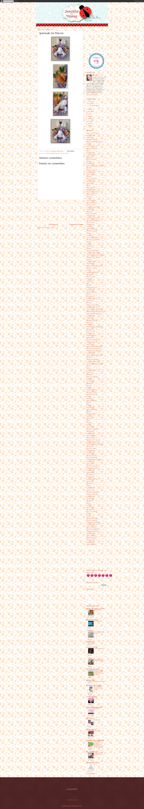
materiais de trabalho (91, 376)
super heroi (89, 507)
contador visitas (90, 572)
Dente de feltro (89, 263)
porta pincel (89, 472)
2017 (89, 111)
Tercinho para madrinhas (92, 522)
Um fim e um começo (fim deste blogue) (96, 681)
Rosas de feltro (89, 487)
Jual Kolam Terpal (98, 621)
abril (90, 103)
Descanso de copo (90, 268)
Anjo (87, 150)
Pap (87, 420)
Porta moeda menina (91, 468)
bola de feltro (89, 163)
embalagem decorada (91, 272)
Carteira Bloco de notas (92, 207)
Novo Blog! (96, 708)
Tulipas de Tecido (90, 537)
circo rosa (88, 235)
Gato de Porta (89, 315)
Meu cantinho (89, 381)
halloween (88, 322)
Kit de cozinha (89, 331)
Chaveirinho (89, 224)
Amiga (87, 144)
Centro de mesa (90, 215)
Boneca (88, 167)
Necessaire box (97, 719)
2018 (89, 109)
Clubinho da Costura (93, 647)
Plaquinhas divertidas (91, 442)
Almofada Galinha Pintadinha (93, 141)
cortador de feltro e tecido (92, 257)
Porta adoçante (90, 450)
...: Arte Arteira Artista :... (94, 751)
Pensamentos (89, 433)
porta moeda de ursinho (92, 466)
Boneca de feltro (90, 172)
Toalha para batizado (91, 531)
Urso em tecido (89, 539)
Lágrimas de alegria (91, 342)
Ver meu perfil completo (91, 94)
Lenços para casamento (91, 361)
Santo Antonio (89, 496)
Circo (87, 233)
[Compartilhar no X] (70, 151)
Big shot (88, 161)
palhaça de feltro (90, 413)
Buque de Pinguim (90, 189)
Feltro (87, 285)
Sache (87, 489)
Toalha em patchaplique (92, 529)
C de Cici (90, 658)
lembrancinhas (89, 352)
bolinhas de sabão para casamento (94, 165)
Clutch (87, 241)
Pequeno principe (90, 435)
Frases (87, 300)
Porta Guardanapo (90, 457)
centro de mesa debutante (92, 220)
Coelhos (88, 248)
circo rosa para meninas (92, 239)
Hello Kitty (88, 324)
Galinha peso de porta (91, 305)
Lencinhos (88, 357)
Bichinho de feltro (90, 159)
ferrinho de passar (90, 287)
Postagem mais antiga (76, 224)
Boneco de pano (90, 181)
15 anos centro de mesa (91, 133)
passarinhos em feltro (91, 429)
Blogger (80, 806)
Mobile (88, 387)
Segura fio (88, 500)
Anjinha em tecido (90, 148)
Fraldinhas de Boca (91, 298)
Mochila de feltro (90, 392)
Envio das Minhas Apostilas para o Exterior (98, 688)
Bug (87, 185)
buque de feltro (89, 187)
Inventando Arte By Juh (93, 762)
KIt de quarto (89, 333)
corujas (88, 259)
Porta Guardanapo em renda (93, 459)
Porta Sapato (89, 474)
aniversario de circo (91, 146)
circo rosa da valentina (91, 237)
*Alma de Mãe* (91, 680)
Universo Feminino (92, 696)
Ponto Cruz (89, 446)
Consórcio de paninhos (91, 250)
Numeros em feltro (90, 409)
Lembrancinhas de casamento (93, 355)
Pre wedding (89, 476)
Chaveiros (88, 226)
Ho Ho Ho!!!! (97, 730)
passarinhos (89, 426)
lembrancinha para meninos (93, 350)
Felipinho (88, 281)
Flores (87, 294)
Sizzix (87, 503)
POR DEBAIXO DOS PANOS (95, 707)
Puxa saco (88, 481)
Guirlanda (47, 153)
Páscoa (67, 153)
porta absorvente (90, 448)
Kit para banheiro (90, 335)
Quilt (87, 485)
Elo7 (87, 270)
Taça (87, 513)
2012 (89, 123)
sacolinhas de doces (91, 494)
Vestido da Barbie (90, 544)
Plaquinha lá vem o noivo (92, 439)
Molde (87, 396)
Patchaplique (89, 431)
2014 (89, 118)
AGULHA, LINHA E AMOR (94, 685)
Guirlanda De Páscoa (94, 105)
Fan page (88, 278)
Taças (87, 516)
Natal (87, 402)
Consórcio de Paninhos (93, 669)
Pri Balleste (90, 630)
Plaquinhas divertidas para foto (93, 444)
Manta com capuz (91, 643)
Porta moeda (89, 463)
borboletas (88, 183)
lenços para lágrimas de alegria (93, 363)
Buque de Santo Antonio (92, 191)
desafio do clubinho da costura (93, 265)
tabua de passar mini (91, 511)
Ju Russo (96, 75)
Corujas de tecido (90, 261)
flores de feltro (89, 296)
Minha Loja (89, 383)
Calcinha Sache (90, 204)
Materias (88, 378)
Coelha (88, 244)
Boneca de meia (90, 174)
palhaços (88, 418)
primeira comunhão (91, 479)
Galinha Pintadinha (91, 307)
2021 (89, 101)
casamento (88, 209)
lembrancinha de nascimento (93, 348)
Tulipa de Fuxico (90, 533)
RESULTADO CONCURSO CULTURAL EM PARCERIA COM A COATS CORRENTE (98, 744)
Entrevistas (88, 274)
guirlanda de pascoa (56, 153)
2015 (89, 116)
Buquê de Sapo (89, 194)
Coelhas (88, 246)
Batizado (88, 157)
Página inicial (53, 224)
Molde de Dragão (98, 609)
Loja (87, 365)
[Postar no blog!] (69, 151)
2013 (89, 121)
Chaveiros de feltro (90, 228)
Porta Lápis (89, 461)
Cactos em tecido (90, 200)
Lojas (87, 368)
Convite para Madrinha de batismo (94, 255)
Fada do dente (89, 276)
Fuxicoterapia (91, 773)
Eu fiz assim (91, 718)
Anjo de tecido (89, 152)
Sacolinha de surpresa (91, 492)
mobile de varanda (90, 389)
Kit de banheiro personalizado (93, 326)
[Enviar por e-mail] (67, 151)
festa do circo (89, 289)
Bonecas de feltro (90, 178)
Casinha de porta (90, 213)
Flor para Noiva (90, 292)
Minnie (88, 385)
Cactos (87, 198)
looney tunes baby (90, 370)
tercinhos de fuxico (90, 524)
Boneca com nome (90, 170)
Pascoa (63, 153)
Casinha (88, 211)
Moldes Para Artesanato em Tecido (96, 608)
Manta (87, 372)
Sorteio (88, 505)
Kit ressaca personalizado (92, 339)
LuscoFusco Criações (93, 619)
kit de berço (89, 328)
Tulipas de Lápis (90, 535)
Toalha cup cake (90, 526)
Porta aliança (89, 452)
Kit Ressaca (89, 337)
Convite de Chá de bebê (92, 252)
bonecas (88, 176)
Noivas (87, 405)
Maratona (88, 374)
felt (87, 283)
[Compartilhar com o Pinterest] (73, 151)
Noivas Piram (89, 407)
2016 (89, 114)
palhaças (88, 415)
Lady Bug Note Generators (72, 799)
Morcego (88, 398)
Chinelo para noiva (90, 231)
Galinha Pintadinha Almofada (93, 309)
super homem (89, 509)
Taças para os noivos (91, 518)
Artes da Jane (91, 641)
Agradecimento (89, 135)
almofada (88, 137)
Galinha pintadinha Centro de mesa (94, 311)
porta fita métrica (90, 455)
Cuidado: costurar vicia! (99, 648)
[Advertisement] (60, 211)
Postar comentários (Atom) (48, 227)
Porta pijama (89, 470)
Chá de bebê (89, 222)
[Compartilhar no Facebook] (72, 151)
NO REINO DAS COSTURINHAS (96, 740)
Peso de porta (89, 437)
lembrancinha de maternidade (93, 346)
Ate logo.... (96, 697)
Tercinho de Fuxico (90, 520)
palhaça (88, 411)
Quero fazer (89, 483)
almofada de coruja (90, 139)
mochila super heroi (91, 394)
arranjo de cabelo (90, 154)
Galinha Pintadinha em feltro (93, 313)
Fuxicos (88, 302)
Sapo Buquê (89, 498)
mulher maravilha (90, 400)
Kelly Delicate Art (92, 729)
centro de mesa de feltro (91, 218)
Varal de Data (89, 542)
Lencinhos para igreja (91, 359)
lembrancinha (89, 344)
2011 (89, 125)
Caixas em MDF (90, 202)
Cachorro (88, 196)
